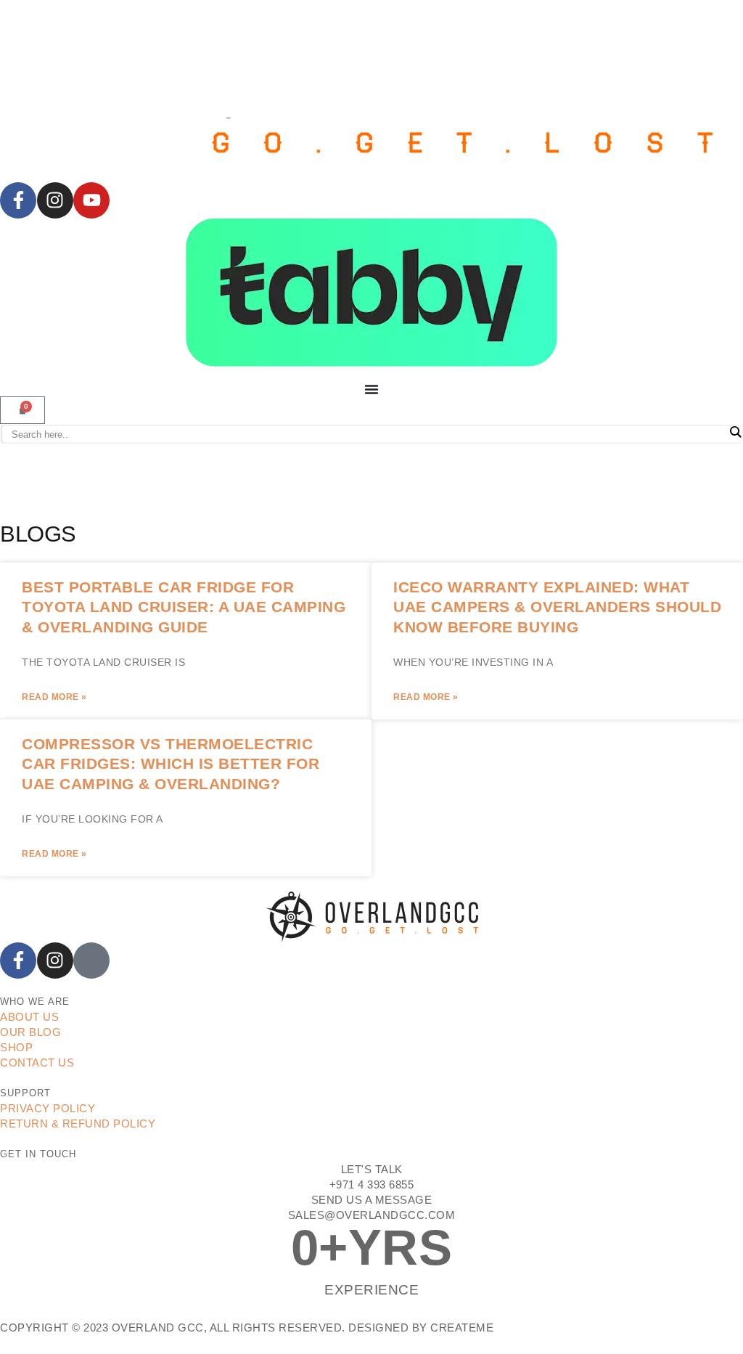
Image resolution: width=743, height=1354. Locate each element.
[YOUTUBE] (91, 200)
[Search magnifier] (735, 432)
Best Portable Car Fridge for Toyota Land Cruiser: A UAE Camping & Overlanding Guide (183, 607)
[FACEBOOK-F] (18, 200)
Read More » (54, 697)
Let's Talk (372, 1169)
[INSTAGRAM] (55, 200)
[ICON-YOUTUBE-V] (91, 960)
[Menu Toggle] (371, 389)
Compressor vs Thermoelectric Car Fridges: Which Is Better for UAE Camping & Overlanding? (170, 763)
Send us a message (371, 1200)
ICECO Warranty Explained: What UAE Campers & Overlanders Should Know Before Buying (557, 607)
